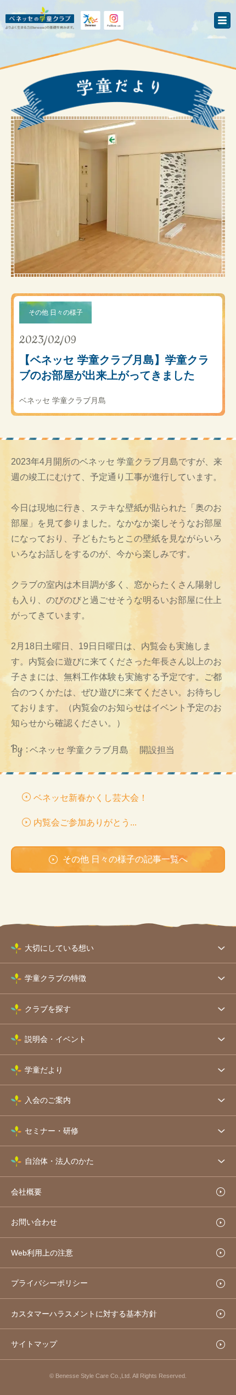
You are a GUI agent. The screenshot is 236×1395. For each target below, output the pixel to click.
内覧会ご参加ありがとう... (85, 822)
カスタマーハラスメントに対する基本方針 (84, 1313)
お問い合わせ (34, 1222)
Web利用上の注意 (42, 1252)
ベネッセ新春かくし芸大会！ (90, 797)
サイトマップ (34, 1344)
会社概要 (26, 1191)
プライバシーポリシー (49, 1283)
